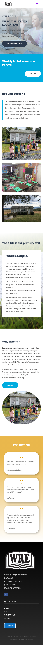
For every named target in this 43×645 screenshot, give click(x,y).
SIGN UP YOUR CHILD (14, 44)
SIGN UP (33, 74)
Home (6, 608)
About (7, 611)
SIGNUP (7, 618)
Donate (10, 626)
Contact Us (9, 615)
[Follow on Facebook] (6, 594)
